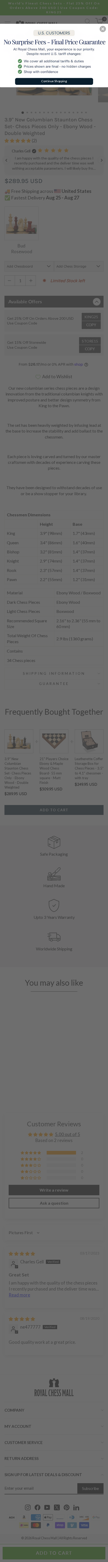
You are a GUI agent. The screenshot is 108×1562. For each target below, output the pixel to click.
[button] (103, 29)
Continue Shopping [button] (54, 81)
